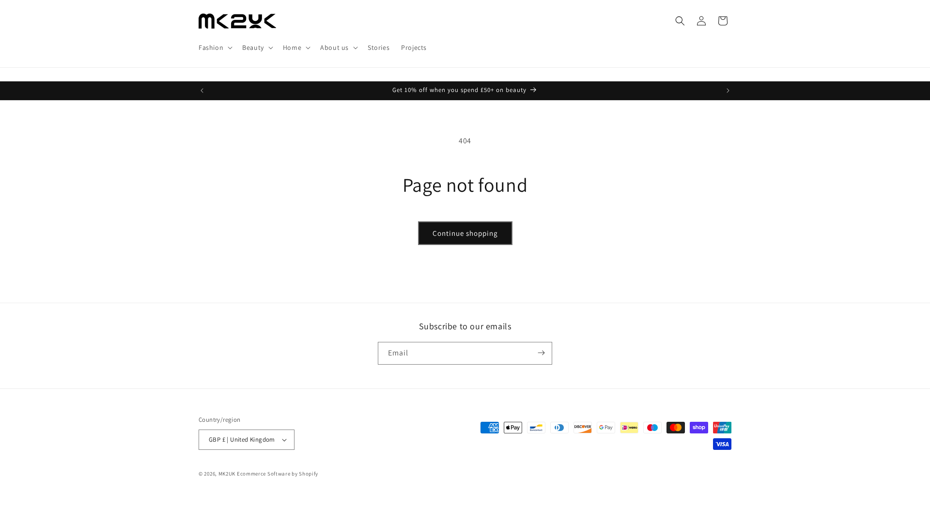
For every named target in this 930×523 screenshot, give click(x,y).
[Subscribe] (541, 352)
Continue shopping (465, 233)
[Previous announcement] (202, 90)
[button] (214, 47)
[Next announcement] (728, 90)
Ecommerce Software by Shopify (277, 473)
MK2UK (227, 473)
